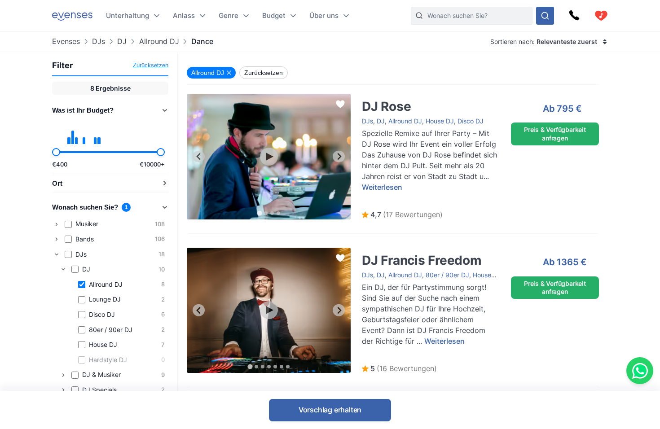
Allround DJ (159, 41)
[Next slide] (339, 156)
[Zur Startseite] (72, 15)
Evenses (66, 41)
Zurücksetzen (150, 65)
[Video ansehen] (269, 157)
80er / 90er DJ (447, 275)
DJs (98, 41)
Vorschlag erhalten (330, 409)
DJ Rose (365, 98)
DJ (122, 41)
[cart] (601, 15)
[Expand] (56, 224)
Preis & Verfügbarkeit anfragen (555, 133)
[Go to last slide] (199, 156)
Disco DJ (471, 121)
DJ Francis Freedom (382, 252)
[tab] (259, 212)
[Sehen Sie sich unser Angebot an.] (545, 16)
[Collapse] (56, 254)
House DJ (440, 121)
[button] (402, 214)
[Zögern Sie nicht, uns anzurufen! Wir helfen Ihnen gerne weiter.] (574, 15)
